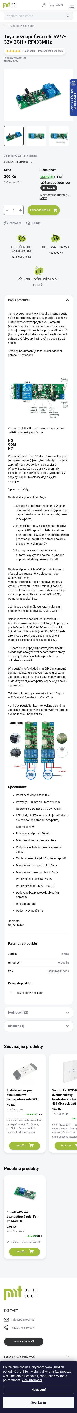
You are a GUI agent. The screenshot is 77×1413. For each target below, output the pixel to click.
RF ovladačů (25, 355)
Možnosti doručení (55, 197)
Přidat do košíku (40, 210)
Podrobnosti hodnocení (50, 51)
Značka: (11, 61)
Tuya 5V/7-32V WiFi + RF (48, 610)
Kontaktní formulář (24, 1341)
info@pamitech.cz (23, 1319)
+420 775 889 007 (23, 1327)
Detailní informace (16, 162)
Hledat (67, 15)
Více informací (32, 1380)
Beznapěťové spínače (30, 992)
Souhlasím (38, 1402)
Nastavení (38, 1390)
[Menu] (72, 5)
